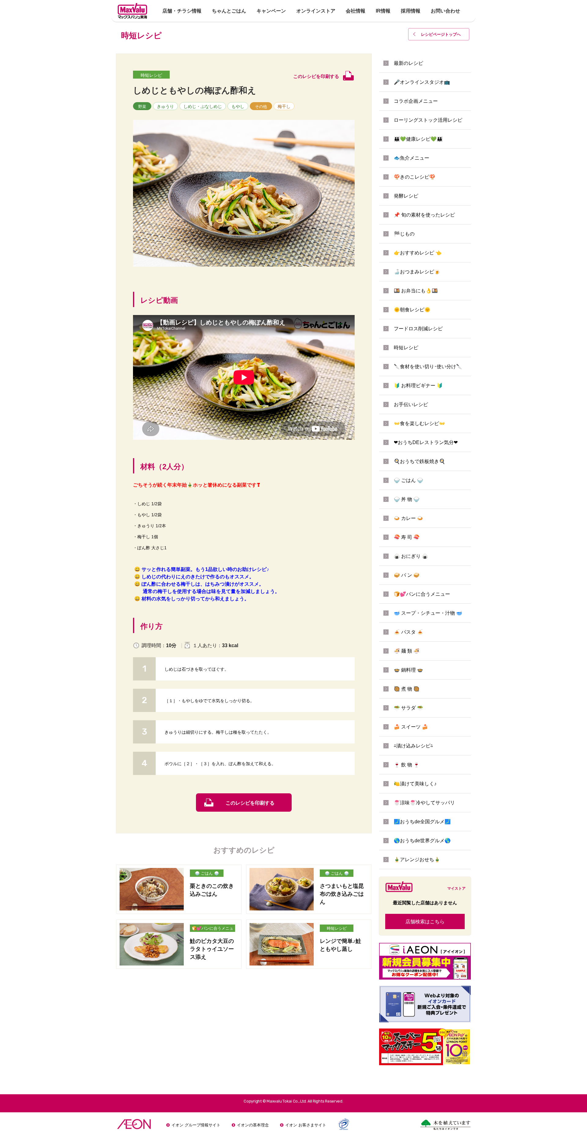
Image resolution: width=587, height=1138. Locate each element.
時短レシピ (151, 75)
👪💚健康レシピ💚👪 (418, 139)
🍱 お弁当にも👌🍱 (416, 290)
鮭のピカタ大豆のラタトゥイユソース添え (212, 949)
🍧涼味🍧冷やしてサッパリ (424, 802)
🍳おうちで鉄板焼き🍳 (419, 461)
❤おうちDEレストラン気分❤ (426, 442)
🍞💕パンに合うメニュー (212, 929)
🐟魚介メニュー (411, 158)
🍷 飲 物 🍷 (406, 764)
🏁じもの (404, 233)
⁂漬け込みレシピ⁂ (413, 745)
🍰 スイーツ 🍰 (411, 726)
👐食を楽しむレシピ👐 (419, 423)
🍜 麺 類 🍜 (406, 651)
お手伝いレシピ (411, 404)
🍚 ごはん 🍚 (207, 873)
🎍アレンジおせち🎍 (417, 859)
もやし (237, 106)
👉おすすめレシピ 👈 (417, 252)
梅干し (284, 106)
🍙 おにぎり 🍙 (411, 556)
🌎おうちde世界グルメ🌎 (422, 840)
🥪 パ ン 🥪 (406, 575)
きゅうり (165, 106)
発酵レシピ (406, 195)
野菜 (142, 106)
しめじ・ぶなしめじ (202, 106)
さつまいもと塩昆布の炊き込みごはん (342, 894)
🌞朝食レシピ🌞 (412, 309)
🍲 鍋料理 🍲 (408, 670)
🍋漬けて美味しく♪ (415, 783)
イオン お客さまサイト (305, 1125)
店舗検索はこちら (425, 921)
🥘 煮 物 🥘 (406, 688)
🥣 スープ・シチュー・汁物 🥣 (428, 613)
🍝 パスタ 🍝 (408, 632)
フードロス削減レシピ (418, 328)
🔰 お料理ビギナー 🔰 (418, 385)
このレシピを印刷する (250, 803)
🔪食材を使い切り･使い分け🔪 (428, 366)
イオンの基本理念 (253, 1125)
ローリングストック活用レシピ (428, 120)
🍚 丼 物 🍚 (406, 499)
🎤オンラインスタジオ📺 (422, 82)
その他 (261, 106)
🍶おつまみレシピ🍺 (417, 271)
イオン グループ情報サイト (196, 1125)
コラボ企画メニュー (416, 101)
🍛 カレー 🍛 (408, 518)
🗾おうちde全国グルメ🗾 (422, 821)
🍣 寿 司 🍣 (406, 537)
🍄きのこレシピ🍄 (414, 177)
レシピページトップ (441, 34)
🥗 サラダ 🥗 (408, 707)
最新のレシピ (408, 63)
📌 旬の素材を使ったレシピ (424, 214)
